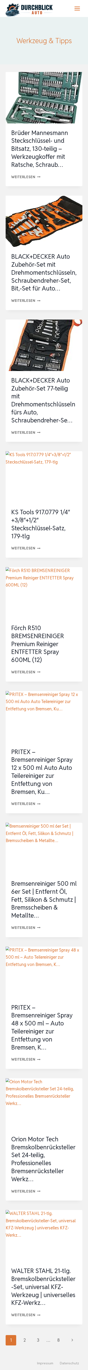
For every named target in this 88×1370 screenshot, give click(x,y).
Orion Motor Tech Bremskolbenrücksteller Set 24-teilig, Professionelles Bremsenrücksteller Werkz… (43, 1159)
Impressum (45, 1363)
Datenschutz (69, 1363)
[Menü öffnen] (77, 8)
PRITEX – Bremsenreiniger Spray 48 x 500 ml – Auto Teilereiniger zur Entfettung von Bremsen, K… (42, 1027)
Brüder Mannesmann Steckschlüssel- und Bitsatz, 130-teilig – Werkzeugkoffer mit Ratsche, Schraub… (39, 149)
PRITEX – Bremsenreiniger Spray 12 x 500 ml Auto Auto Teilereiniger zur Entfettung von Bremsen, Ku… (42, 772)
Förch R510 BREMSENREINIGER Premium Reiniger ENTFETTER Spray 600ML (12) (37, 644)
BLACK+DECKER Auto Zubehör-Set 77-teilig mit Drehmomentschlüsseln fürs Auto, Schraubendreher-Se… (43, 400)
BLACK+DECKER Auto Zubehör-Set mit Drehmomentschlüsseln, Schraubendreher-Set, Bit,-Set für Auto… (44, 272)
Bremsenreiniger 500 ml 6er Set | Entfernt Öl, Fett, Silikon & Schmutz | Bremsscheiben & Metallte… (44, 899)
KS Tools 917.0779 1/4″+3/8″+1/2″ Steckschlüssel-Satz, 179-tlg (40, 524)
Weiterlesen (26, 177)
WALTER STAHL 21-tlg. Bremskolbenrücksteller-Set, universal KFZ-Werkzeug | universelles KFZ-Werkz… (43, 1287)
